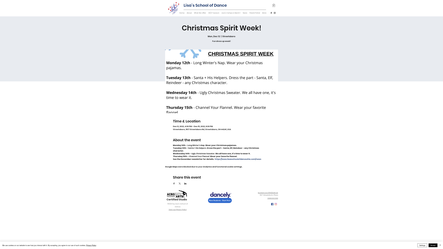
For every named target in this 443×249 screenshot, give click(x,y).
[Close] (440, 245)
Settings (422, 245)
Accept (433, 245)
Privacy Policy (91, 245)
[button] (273, 5)
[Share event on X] (180, 183)
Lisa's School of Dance (205, 5)
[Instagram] (275, 13)
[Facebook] (271, 13)
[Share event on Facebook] (174, 183)
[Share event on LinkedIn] (185, 183)
